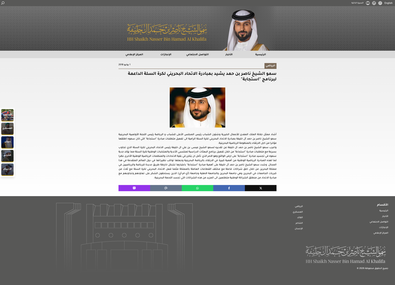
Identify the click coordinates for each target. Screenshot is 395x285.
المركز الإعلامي (380, 233)
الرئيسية (383, 211)
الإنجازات (383, 227)
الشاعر (299, 223)
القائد (300, 218)
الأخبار (385, 216)
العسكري (298, 212)
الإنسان (299, 229)
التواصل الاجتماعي (379, 222)
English (389, 3)
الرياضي (299, 206)
